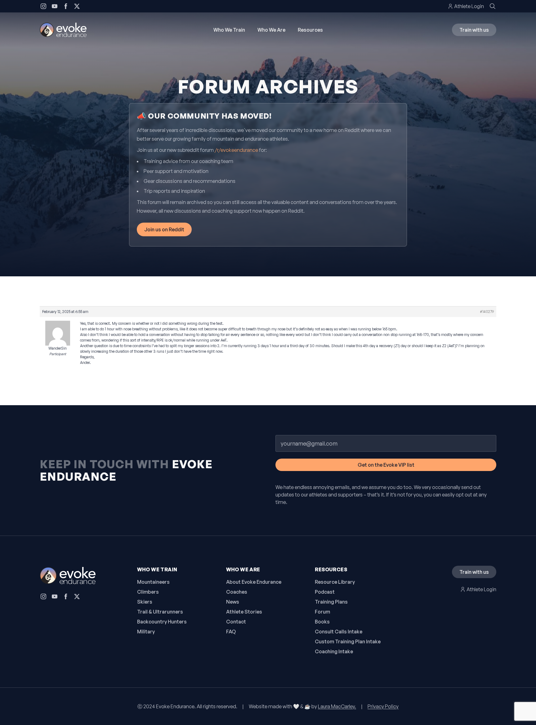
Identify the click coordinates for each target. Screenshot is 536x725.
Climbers (148, 592)
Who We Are (271, 30)
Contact (236, 622)
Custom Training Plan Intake (348, 641)
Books (322, 622)
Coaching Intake (334, 651)
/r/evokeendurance (236, 150)
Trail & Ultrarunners (160, 612)
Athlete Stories (244, 612)
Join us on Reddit (164, 229)
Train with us (474, 30)
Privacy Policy (383, 706)
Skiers (144, 602)
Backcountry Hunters (162, 622)
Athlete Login (469, 6)
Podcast (325, 592)
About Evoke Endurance (253, 582)
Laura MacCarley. (337, 706)
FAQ (231, 631)
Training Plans (331, 602)
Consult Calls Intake (338, 631)
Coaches (236, 592)
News (232, 602)
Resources (310, 30)
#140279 (487, 311)
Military (146, 631)
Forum (322, 612)
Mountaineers (153, 582)
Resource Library (335, 582)
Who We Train (229, 30)
